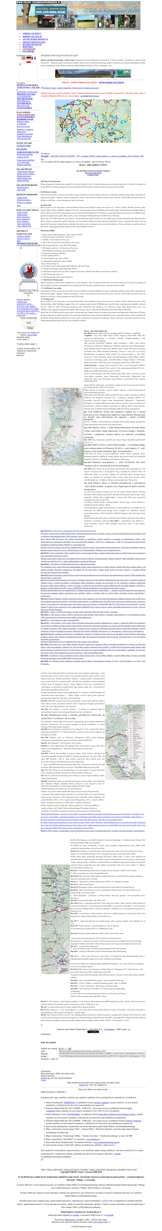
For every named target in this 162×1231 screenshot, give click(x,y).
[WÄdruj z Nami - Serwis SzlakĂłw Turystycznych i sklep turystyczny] (70, 88)
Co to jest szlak (23, 162)
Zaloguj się (45, 1078)
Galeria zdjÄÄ (23, 157)
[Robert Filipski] (90, 1168)
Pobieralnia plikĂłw (25, 154)
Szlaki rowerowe (24, 200)
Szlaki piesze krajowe (25, 171)
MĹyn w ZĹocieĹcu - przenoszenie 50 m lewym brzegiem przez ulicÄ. (68, 531)
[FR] (33, 59)
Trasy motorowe (23, 219)
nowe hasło (32, 335)
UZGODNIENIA (24, 96)
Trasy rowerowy (23, 217)
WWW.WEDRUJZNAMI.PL (111, 82)
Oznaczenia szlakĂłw (25, 160)
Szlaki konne (22, 215)
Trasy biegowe (23, 221)
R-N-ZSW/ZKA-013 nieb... (28, 309)
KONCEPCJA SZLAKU (27, 92)
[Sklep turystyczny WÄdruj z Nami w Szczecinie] (93, 73)
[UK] (24, 59)
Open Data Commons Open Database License (116, 1114)
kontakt (117, 1154)
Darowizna (21, 132)
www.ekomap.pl (93, 1139)
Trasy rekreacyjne (24, 226)
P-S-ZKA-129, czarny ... (27, 313)
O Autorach (21, 124)
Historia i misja (23, 121)
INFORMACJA (23, 101)
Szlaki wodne (22, 212)
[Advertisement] (93, 148)
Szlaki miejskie (23, 181)
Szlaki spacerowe (24, 176)
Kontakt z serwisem (25, 134)
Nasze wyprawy (23, 238)
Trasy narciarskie (24, 224)
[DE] (28, 59)
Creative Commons (101, 1102)
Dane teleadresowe (24, 136)
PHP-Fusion (70, 1220)
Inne (19, 206)
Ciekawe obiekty (24, 236)
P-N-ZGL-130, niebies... (27, 306)
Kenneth (109, 1215)
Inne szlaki (21, 190)
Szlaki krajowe (23, 187)
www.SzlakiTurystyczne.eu (89, 96)
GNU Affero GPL (100, 1222)
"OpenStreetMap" (73, 1114)
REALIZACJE (23, 106)
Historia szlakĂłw (24, 165)
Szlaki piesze (22, 198)
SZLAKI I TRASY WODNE (63, 156)
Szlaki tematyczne (24, 178)
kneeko (76, 1215)
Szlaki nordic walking (25, 174)
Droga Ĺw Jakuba (24, 202)
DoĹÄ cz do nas (23, 126)
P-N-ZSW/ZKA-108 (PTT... (28, 311)
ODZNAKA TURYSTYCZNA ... (25, 303)
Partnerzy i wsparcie (25, 129)
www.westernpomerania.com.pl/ (106, 1142)
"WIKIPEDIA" (69, 1102)
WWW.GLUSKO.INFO (93, 173)
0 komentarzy (109, 1029)
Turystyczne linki (24, 138)
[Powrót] (28, 62)
